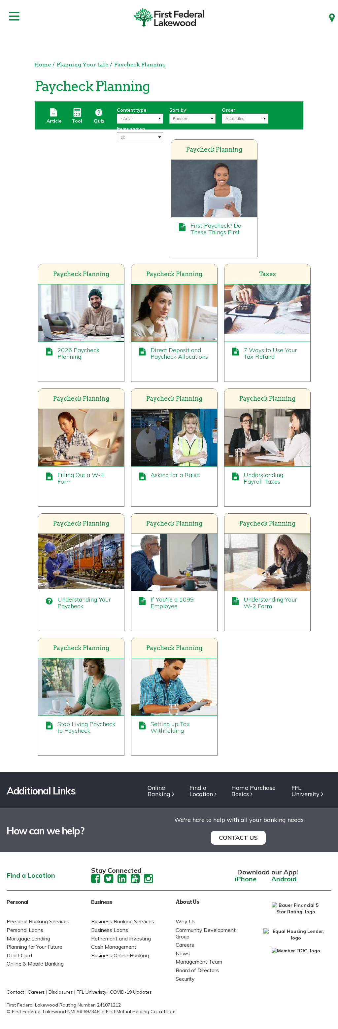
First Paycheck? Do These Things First (215, 229)
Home (42, 64)
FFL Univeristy (91, 992)
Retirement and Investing (121, 938)
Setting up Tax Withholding (170, 727)
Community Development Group (206, 933)
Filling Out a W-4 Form (80, 478)
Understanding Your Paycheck (84, 603)
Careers (185, 944)
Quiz (99, 121)
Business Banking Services (122, 921)
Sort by (177, 110)
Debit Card (19, 955)
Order (228, 110)
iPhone (245, 879)
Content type (131, 110)
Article (54, 121)
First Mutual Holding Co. (132, 1011)
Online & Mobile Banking (35, 963)
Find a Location (201, 791)
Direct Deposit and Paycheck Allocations (179, 353)
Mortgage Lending (28, 938)
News (183, 953)
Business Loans (109, 930)
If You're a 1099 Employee (172, 603)
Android (283, 879)
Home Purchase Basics (253, 791)
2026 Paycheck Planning (78, 353)
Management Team (199, 961)
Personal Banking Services (38, 921)
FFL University (305, 791)
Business (102, 902)
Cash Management (113, 946)
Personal (17, 902)
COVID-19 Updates (131, 992)
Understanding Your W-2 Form (270, 603)
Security (185, 978)
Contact (15, 992)
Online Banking (159, 791)
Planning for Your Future (34, 946)
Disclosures (61, 992)
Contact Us (238, 837)
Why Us (185, 921)
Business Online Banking (120, 955)
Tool (77, 121)
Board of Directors (197, 970)
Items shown (131, 129)
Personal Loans (25, 930)
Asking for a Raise (175, 475)
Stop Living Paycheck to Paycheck (86, 727)
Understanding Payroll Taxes (263, 478)
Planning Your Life (82, 64)
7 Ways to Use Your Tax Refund (270, 353)
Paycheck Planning (140, 64)
